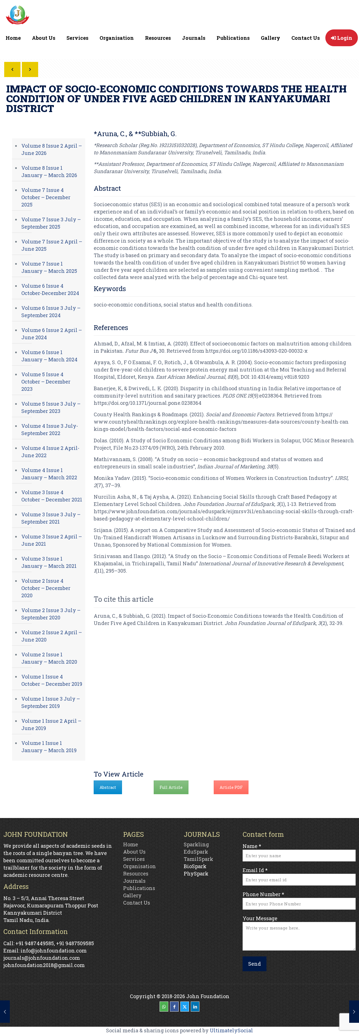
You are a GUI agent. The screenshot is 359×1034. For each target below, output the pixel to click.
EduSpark (196, 851)
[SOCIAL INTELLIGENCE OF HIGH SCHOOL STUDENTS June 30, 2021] (354, 1011)
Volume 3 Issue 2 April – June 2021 (51, 540)
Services (134, 859)
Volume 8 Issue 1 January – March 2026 (49, 171)
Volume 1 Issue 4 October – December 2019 (51, 680)
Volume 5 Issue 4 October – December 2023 (45, 381)
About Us (134, 851)
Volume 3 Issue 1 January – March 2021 (49, 562)
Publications (139, 888)
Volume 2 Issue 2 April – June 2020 (51, 636)
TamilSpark (198, 859)
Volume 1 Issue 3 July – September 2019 (50, 702)
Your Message (260, 918)
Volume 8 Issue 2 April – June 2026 (51, 149)
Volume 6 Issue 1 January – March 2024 (49, 356)
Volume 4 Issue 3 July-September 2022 (49, 429)
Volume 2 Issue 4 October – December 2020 (45, 588)
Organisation (139, 866)
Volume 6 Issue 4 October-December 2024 (50, 289)
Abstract (108, 787)
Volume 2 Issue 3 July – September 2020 (50, 614)
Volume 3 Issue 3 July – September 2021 (50, 518)
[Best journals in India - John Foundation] (18, 16)
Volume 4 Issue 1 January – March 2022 (49, 474)
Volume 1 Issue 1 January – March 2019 (49, 747)
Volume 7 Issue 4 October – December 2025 (45, 197)
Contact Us (136, 902)
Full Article (171, 787)
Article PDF (231, 787)
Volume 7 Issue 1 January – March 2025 (49, 267)
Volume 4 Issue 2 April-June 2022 (50, 452)
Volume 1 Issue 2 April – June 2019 (51, 724)
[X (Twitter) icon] (184, 1007)
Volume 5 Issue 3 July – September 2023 (50, 407)
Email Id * (255, 870)
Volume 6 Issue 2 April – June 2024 (51, 334)
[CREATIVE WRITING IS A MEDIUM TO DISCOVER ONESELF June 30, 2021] (5, 1011)
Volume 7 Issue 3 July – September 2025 (51, 223)
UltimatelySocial (231, 1030)
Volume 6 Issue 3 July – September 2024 (50, 312)
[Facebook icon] (174, 1007)
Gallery (132, 895)
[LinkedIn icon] (195, 1007)
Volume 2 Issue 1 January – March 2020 (49, 658)
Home (130, 844)
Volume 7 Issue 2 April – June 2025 (51, 245)
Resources (135, 873)
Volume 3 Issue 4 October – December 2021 (51, 496)
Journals (134, 880)
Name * (252, 846)
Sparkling (196, 844)
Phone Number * (263, 894)
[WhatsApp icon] (164, 1007)
